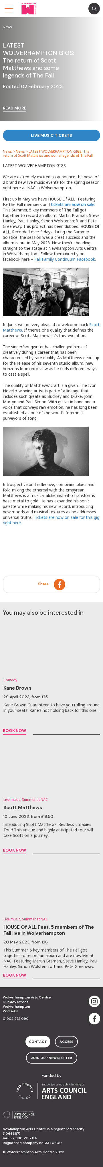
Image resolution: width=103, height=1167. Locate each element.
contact (38, 1041)
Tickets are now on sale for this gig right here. (51, 520)
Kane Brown (17, 688)
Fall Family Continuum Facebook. (65, 259)
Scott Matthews (22, 807)
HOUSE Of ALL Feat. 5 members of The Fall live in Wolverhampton (48, 930)
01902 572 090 (16, 1018)
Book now (14, 731)
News (7, 151)
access (66, 1041)
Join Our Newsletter (51, 1058)
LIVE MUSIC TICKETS (51, 135)
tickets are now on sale (72, 204)
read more (14, 108)
